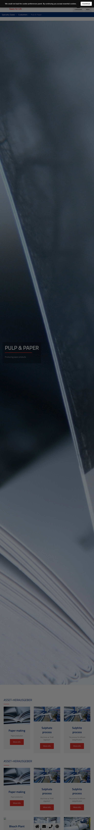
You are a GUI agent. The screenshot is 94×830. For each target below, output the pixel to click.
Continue (86, 4)
